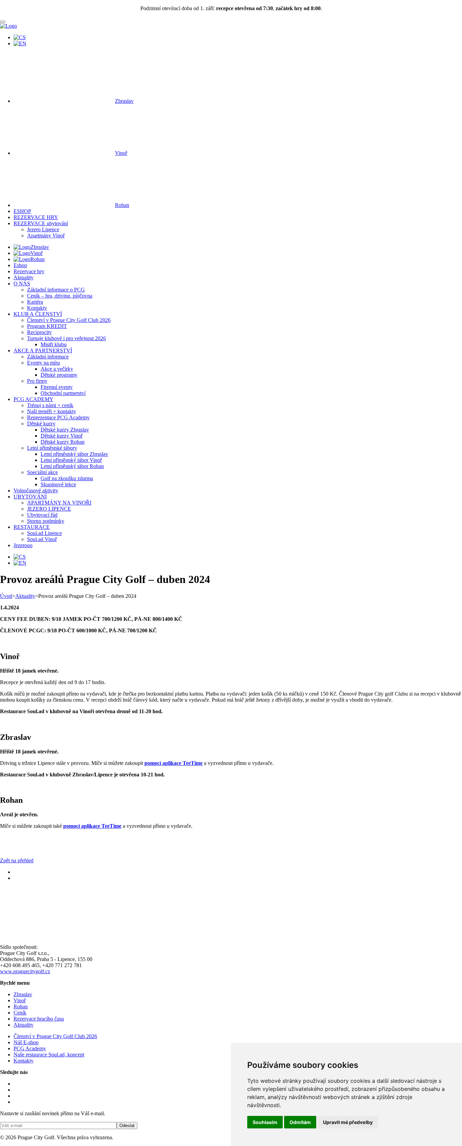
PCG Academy (30, 1048)
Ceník (20, 1012)
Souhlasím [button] (265, 1122)
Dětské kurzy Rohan (63, 442)
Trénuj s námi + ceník (50, 405)
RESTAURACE (32, 527)
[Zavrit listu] (2, 22)
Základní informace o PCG (56, 290)
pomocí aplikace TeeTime (173, 763)
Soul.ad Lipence (44, 533)
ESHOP (22, 211)
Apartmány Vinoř (46, 235)
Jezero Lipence (43, 229)
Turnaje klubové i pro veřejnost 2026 (66, 338)
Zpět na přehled (16, 860)
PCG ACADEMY (33, 399)
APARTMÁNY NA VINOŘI (59, 503)
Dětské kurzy (41, 423)
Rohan (122, 205)
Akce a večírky (57, 369)
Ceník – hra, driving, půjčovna (59, 296)
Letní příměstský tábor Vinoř (71, 460)
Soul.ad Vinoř (42, 539)
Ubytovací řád (42, 515)
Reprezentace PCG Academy (58, 417)
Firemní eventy (57, 387)
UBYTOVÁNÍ (30, 496)
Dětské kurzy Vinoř (62, 436)
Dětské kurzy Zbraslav (65, 429)
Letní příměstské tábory (52, 448)
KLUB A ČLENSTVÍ (38, 314)
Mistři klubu (54, 344)
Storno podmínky (45, 521)
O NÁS (22, 283)
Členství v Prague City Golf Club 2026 (69, 320)
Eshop (20, 265)
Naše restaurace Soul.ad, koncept (49, 1054)
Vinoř (121, 153)
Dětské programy (59, 375)
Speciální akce (42, 472)
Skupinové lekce (58, 484)
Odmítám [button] (300, 1122)
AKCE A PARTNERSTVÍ (43, 350)
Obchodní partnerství (63, 393)
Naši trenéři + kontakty (51, 411)
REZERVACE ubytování (41, 223)
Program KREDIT (47, 326)
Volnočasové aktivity (36, 490)
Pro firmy (37, 381)
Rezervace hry (29, 271)
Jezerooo (23, 545)
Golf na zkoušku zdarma (67, 478)
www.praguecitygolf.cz (25, 971)
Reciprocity (39, 332)
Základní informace (48, 356)
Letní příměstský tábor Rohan (72, 466)
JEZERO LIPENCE (49, 509)
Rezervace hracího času (39, 1019)
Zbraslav (124, 101)
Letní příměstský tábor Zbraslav (74, 454)
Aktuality (23, 277)
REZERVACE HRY (36, 217)
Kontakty (37, 308)
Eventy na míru (43, 363)
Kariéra (35, 302)
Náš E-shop (26, 1042)
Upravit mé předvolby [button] (348, 1122)
